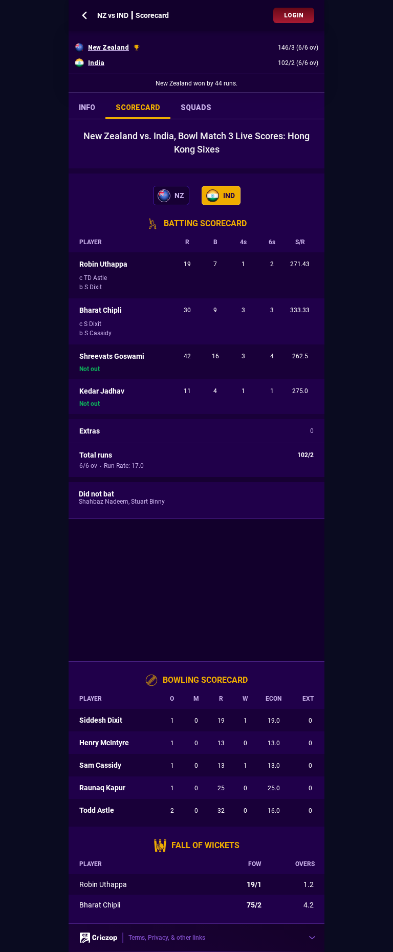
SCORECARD (138, 107)
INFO (87, 107)
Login (293, 15)
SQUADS (196, 107)
